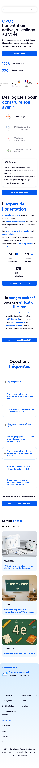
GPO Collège (7, 695)
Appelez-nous (15, 680)
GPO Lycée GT (8, 701)
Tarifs (24, 701)
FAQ (4, 731)
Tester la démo (19, 53)
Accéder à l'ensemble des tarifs (19, 340)
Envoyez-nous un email (19, 672)
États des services (20, 755)
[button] (31, 9)
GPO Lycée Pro (8, 706)
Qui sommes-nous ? (29, 695)
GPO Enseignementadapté (9, 713)
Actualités (6, 726)
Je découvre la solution (19, 192)
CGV (10, 752)
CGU (4, 752)
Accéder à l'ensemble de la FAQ (19, 504)
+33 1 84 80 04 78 (15, 684)
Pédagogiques (7, 742)
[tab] (15, 117)
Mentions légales (21, 752)
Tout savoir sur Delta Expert (19, 283)
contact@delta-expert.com (19, 675)
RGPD (32, 752)
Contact (25, 706)
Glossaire (5, 736)
